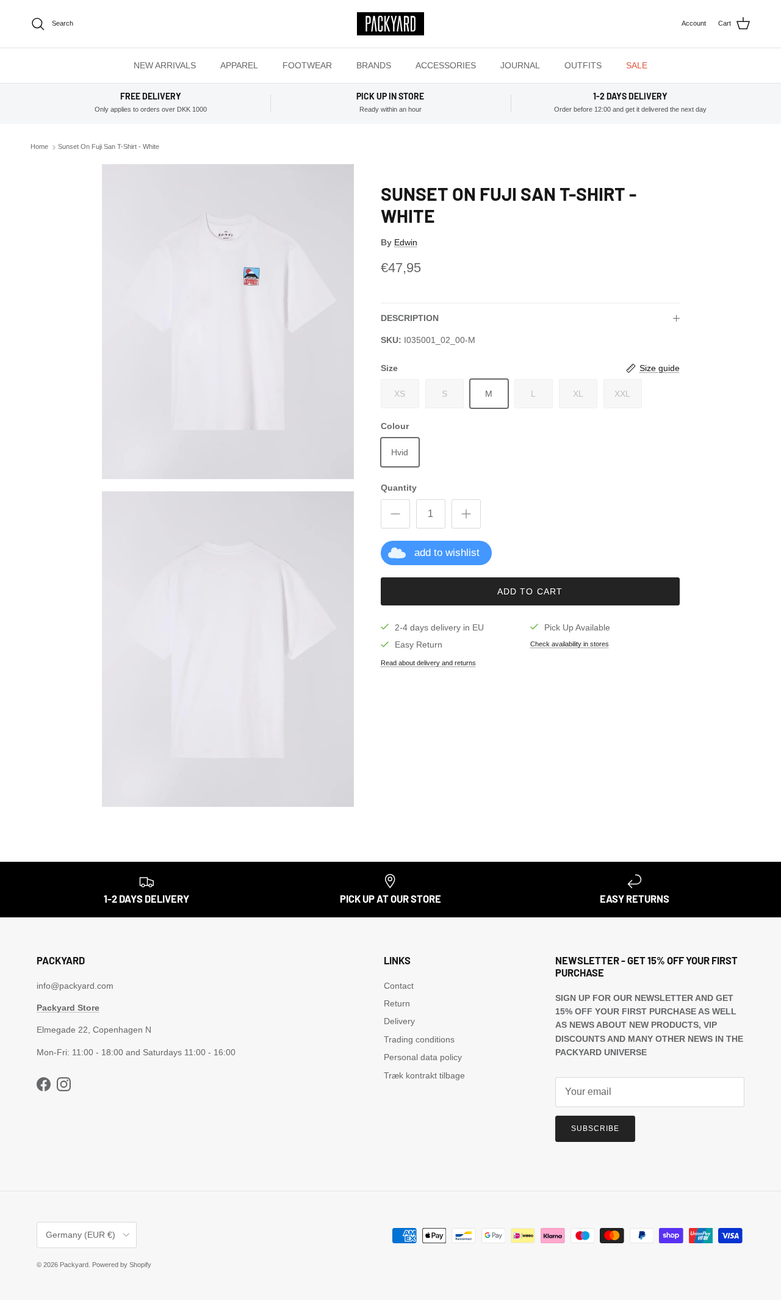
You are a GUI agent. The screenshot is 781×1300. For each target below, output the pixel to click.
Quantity (399, 488)
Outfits (583, 65)
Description (410, 318)
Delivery (399, 1021)
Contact (399, 986)
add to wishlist (447, 552)
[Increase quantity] (466, 514)
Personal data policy (423, 1057)
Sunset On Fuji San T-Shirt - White (108, 147)
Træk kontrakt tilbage (424, 1075)
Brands (373, 65)
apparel (239, 65)
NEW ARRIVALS (165, 65)
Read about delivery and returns (428, 663)
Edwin (405, 242)
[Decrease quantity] (395, 514)
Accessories (446, 65)
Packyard (74, 1264)
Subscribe (595, 1128)
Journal (520, 65)
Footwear (307, 65)
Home (39, 147)
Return (397, 1003)
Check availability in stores (569, 644)
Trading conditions (419, 1039)
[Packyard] (390, 23)
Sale (636, 65)
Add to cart (530, 591)
